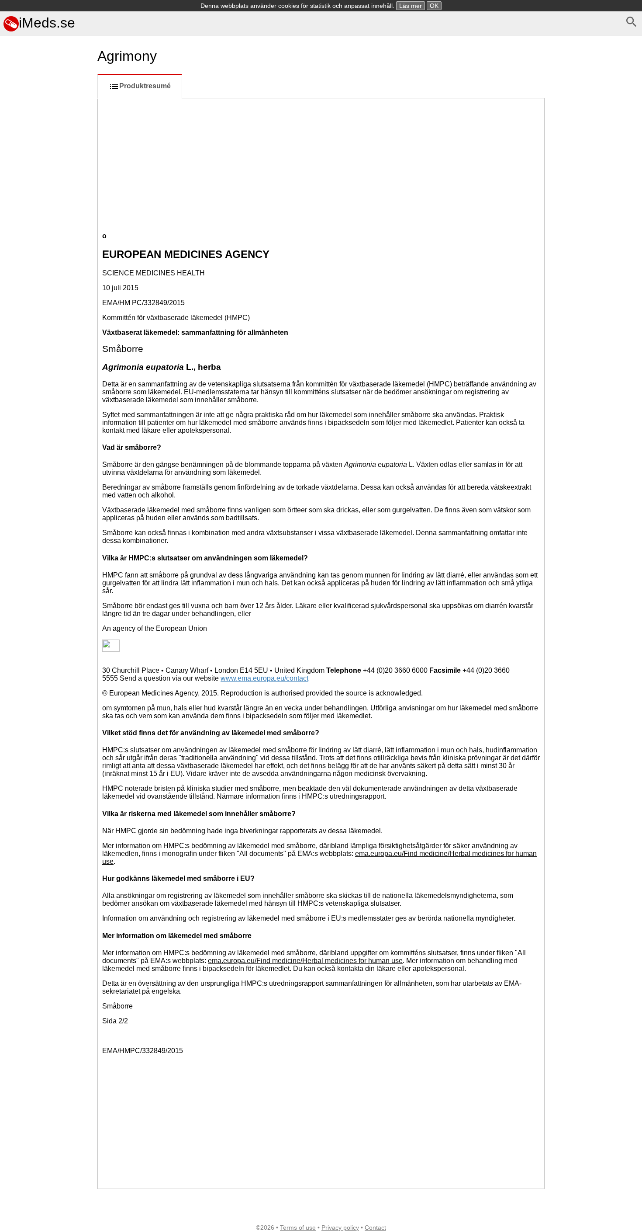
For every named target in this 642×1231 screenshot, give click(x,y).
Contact (375, 1227)
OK (434, 5)
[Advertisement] (47, 423)
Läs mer (410, 5)
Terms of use (298, 1227)
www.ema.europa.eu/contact (264, 678)
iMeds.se (47, 23)
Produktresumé (145, 86)
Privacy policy (340, 1227)
